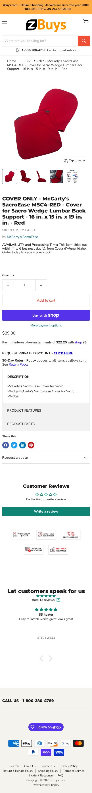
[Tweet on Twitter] (14, 445)
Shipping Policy (48, 771)
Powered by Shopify (46, 785)
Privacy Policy (69, 766)
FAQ (60, 776)
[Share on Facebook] (5, 445)
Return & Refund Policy (18, 771)
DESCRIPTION (18, 376)
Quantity (8, 275)
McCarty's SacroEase (22, 237)
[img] (46, 596)
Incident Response (41, 776)
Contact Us (47, 766)
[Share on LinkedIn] (22, 445)
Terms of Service (73, 771)
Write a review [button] (46, 511)
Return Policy (19, 364)
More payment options (46, 325)
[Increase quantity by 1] (41, 285)
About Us (29, 766)
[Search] (84, 41)
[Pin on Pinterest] (31, 445)
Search (14, 766)
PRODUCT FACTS (21, 424)
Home (11, 61)
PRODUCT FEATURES (24, 410)
